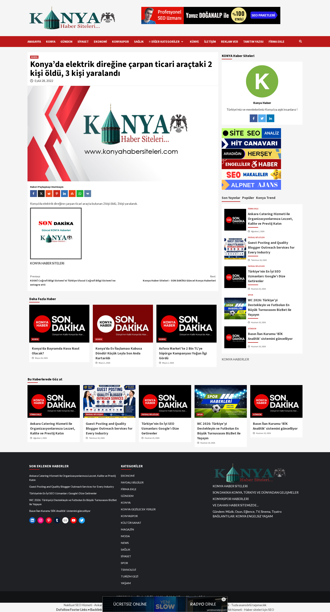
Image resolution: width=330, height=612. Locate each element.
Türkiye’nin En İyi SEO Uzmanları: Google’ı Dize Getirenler (266, 276)
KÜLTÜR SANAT (131, 522)
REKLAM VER (229, 42)
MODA (125, 536)
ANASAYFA (34, 42)
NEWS (125, 542)
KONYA (50, 42)
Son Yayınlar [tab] (231, 197)
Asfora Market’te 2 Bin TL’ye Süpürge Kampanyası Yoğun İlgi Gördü (183, 353)
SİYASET (83, 42)
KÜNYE (194, 42)
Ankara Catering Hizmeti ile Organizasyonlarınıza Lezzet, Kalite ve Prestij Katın (270, 218)
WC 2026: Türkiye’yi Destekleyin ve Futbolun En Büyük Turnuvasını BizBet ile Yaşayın (73, 502)
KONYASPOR (120, 42)
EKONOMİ (100, 42)
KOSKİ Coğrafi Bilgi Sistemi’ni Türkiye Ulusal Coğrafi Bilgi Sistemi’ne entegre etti (73, 280)
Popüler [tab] (248, 197)
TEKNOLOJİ (128, 569)
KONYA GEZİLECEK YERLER (138, 509)
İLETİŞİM (210, 42)
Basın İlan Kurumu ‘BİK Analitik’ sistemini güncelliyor (60, 510)
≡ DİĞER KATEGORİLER (164, 42)
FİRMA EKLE (276, 42)
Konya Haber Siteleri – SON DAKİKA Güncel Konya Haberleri (179, 278)
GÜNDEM (66, 42)
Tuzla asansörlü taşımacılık (248, 605)
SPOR (250, 295)
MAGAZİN (127, 529)
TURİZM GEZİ (129, 576)
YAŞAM (126, 583)
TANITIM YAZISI (253, 42)
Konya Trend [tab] (265, 197)
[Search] (300, 41)
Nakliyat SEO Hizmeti (78, 605)
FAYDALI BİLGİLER (256, 237)
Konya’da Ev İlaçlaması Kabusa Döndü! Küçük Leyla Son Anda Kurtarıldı (118, 353)
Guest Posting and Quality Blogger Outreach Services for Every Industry (271, 247)
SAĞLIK (139, 42)
